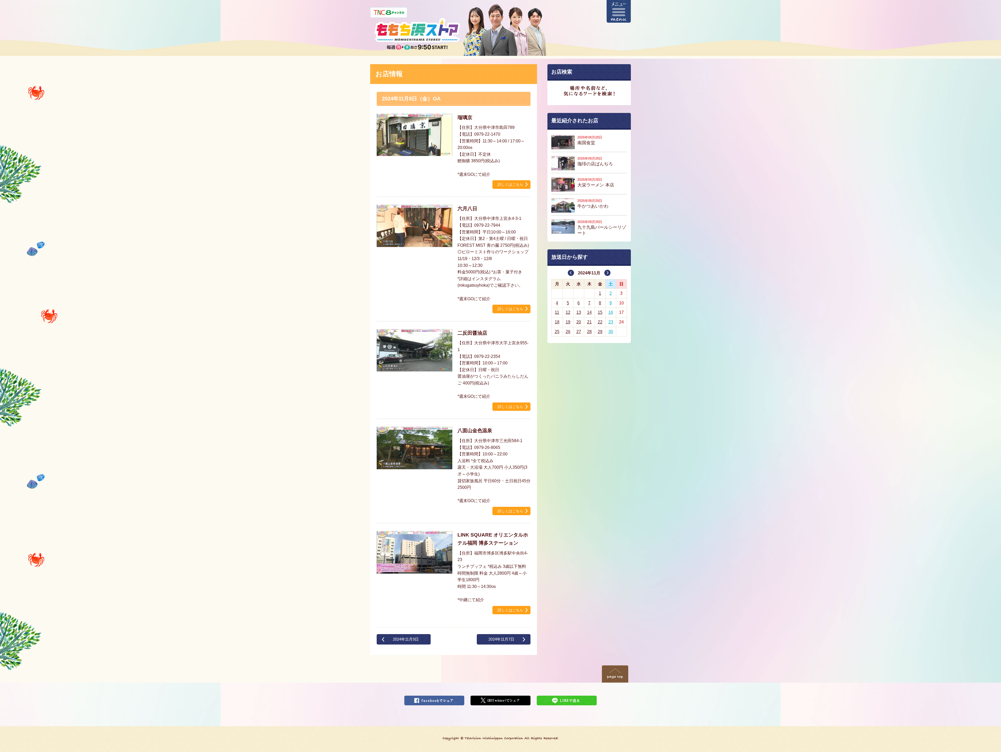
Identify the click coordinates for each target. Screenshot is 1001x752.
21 (589, 322)
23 (610, 322)
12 (568, 312)
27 (578, 331)
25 (557, 331)
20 (578, 322)
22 (600, 322)
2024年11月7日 (501, 639)
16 (610, 312)
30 (610, 331)
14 (589, 312)
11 (557, 312)
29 (600, 331)
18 (557, 322)
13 (578, 312)
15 (600, 312)
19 (568, 322)
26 (568, 331)
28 (589, 331)
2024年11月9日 (406, 639)
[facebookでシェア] (434, 699)
